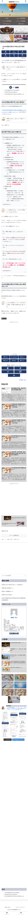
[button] (25, 575)
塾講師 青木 (14, 617)
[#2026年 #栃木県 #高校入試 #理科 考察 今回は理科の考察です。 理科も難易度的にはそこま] (5, 733)
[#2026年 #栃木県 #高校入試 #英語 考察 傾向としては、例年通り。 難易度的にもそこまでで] (14, 733)
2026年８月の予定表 (7, 594)
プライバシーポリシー (20, 907)
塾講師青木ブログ (14, 2)
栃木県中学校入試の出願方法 (11, 92)
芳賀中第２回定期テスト (8, 588)
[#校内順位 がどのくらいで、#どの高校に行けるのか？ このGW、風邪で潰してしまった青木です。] (5, 725)
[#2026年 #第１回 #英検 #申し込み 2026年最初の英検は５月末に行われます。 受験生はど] (23, 725)
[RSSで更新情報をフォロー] (14, 375)
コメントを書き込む (14, 535)
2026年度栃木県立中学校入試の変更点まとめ (14, 94)
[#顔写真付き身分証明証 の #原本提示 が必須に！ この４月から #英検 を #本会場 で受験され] (14, 716)
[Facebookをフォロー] (8, 371)
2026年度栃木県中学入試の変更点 (12, 90)
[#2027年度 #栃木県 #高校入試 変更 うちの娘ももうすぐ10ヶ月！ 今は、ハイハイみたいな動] (23, 733)
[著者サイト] (8, 368)
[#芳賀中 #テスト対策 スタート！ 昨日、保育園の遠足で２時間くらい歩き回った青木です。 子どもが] (23, 716)
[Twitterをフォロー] (20, 368)
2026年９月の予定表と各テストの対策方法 (12, 584)
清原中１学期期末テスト (8, 591)
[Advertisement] (14, 337)
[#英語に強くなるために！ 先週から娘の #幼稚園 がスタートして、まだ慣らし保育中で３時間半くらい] (14, 725)
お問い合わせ (7, 907)
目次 (13, 87)
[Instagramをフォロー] (20, 371)
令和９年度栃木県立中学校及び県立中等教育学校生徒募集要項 (14, 599)
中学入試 (4, 318)
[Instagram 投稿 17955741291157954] (5, 716)
